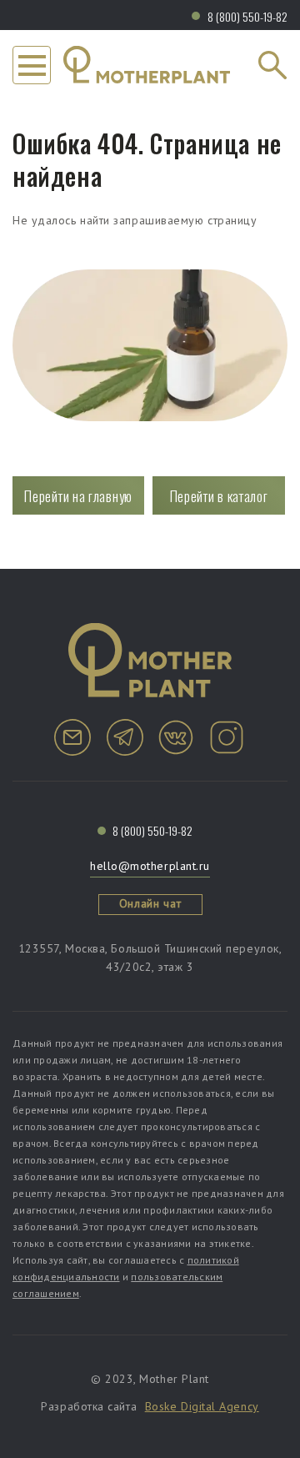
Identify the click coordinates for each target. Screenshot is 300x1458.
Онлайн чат (150, 903)
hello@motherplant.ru (150, 865)
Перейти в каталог (219, 495)
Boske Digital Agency (202, 1406)
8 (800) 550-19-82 (248, 16)
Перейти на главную (78, 495)
